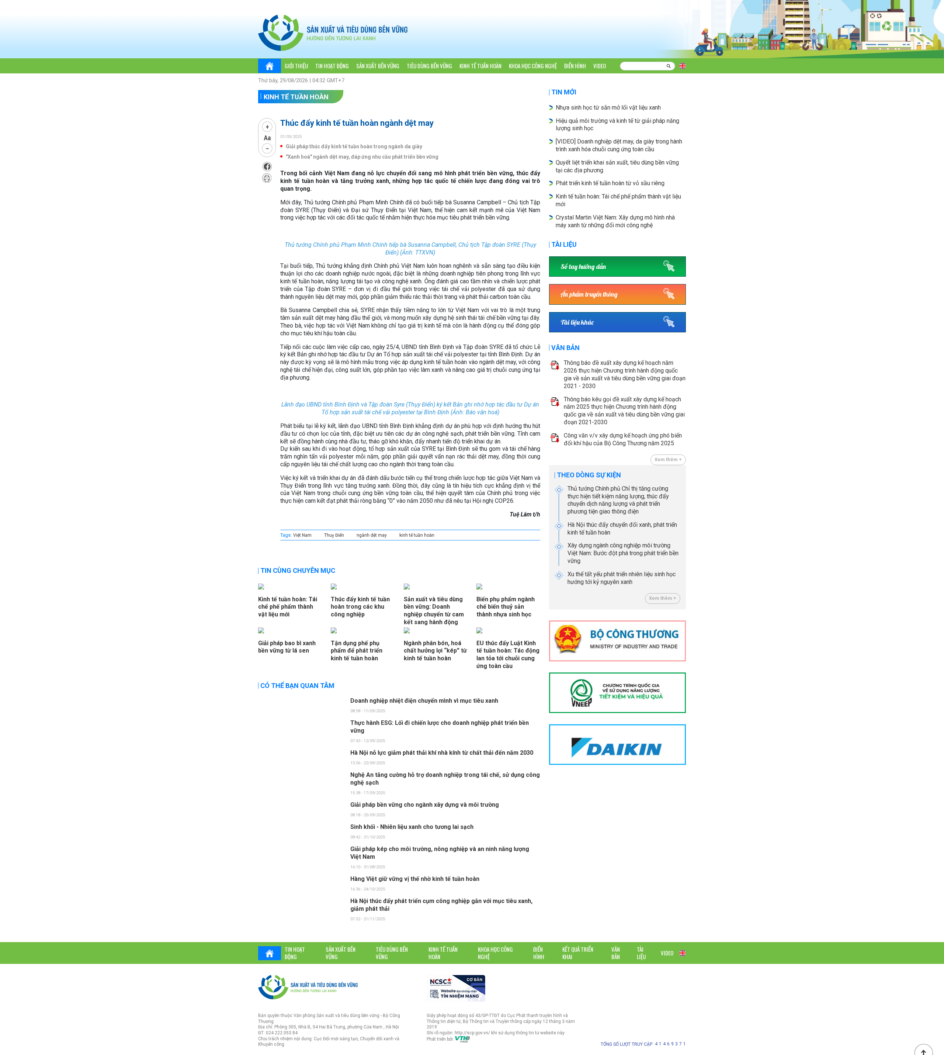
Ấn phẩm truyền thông (589, 294)
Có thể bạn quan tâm (297, 685)
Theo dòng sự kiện (589, 475)
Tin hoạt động (332, 66)
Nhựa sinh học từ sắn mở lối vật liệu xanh (608, 107)
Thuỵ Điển (334, 535)
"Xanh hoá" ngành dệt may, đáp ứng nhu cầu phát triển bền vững (362, 157)
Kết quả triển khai (577, 953)
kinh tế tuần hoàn (416, 535)
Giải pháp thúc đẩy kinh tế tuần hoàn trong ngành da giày (354, 146)
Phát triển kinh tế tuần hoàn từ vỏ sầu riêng (610, 183)
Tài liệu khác (577, 322)
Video (599, 66)
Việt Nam (302, 535)
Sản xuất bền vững (377, 66)
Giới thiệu (296, 66)
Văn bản (565, 348)
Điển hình (575, 66)
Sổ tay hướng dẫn (583, 266)
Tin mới (563, 92)
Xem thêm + (668, 459)
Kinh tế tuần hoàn (480, 66)
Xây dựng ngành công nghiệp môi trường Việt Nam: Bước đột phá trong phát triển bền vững (623, 553)
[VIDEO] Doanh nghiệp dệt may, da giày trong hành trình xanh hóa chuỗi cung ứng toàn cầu (619, 145)
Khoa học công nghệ (533, 66)
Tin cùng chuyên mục (297, 570)
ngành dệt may (372, 535)
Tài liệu (564, 244)
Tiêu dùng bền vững (429, 66)
